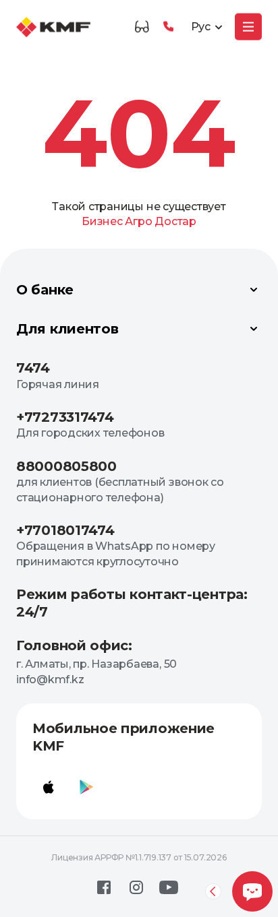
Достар (175, 221)
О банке (45, 290)
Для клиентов (67, 329)
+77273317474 (64, 417)
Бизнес (102, 221)
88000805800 (66, 466)
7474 (33, 368)
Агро (138, 221)
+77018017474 (65, 530)
